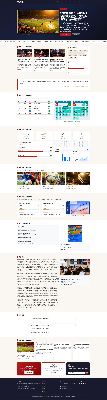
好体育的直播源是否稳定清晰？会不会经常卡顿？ (40, 318)
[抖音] (83, 384)
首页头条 (50, 1)
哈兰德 (70, 52)
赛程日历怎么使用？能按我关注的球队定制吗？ (40, 325)
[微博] (79, 384)
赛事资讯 (58, 1)
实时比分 (54, 1)
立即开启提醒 (29, 372)
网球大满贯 (75, 55)
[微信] (81, 384)
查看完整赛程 (76, 34)
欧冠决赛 (80, 50)
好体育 (21, 2)
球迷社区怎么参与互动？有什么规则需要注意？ (40, 332)
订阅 (87, 372)
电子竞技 (84, 55)
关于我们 (83, 1)
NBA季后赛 (75, 50)
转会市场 (85, 50)
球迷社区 (79, 1)
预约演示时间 (53, 372)
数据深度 (67, 1)
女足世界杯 (70, 57)
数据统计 (43, 388)
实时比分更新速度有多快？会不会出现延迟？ (40, 322)
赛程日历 (62, 1)
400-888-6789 (63, 385)
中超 (83, 52)
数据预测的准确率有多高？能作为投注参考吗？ (40, 328)
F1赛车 (80, 55)
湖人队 (74, 52)
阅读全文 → (19, 69)
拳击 (75, 57)
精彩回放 (71, 1)
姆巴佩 (70, 55)
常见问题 (87, 1)
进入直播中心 (66, 34)
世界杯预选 (79, 52)
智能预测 (75, 1)
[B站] (85, 384)
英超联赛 (70, 50)
